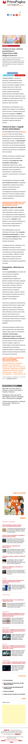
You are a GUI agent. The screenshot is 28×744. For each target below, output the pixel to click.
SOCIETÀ (4, 644)
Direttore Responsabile (11, 740)
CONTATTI (3, 740)
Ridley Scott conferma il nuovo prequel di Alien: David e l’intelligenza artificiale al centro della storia (14, 631)
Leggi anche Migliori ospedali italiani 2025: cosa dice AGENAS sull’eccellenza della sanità (13, 359)
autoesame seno (10, 363)
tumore (14, 372)
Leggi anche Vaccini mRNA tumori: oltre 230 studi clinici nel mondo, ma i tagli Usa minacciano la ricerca (14, 203)
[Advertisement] (14, 25)
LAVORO (4, 578)
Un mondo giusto (8, 680)
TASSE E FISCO (6, 595)
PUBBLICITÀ (18, 734)
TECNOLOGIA (5, 660)
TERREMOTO (5, 612)
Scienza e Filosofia (9, 691)
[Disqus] (14, 426)
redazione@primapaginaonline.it (12, 739)
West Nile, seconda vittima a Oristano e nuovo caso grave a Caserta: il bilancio (12, 390)
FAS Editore (3, 736)
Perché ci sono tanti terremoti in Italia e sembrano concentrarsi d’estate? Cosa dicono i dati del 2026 (13, 615)
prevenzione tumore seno (10, 370)
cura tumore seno (14, 365)
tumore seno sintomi (19, 374)
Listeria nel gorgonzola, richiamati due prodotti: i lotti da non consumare (13, 403)
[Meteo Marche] (6, 702)
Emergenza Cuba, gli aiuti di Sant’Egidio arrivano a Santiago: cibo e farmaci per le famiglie (13, 396)
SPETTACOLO (5, 628)
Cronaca (9, 378)
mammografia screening (18, 368)
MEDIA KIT (6, 730)
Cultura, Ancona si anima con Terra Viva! (14, 694)
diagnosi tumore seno (8, 367)
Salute (14, 378)
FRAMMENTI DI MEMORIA (8, 521)
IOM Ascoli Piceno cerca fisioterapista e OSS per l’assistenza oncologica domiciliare (13, 582)
